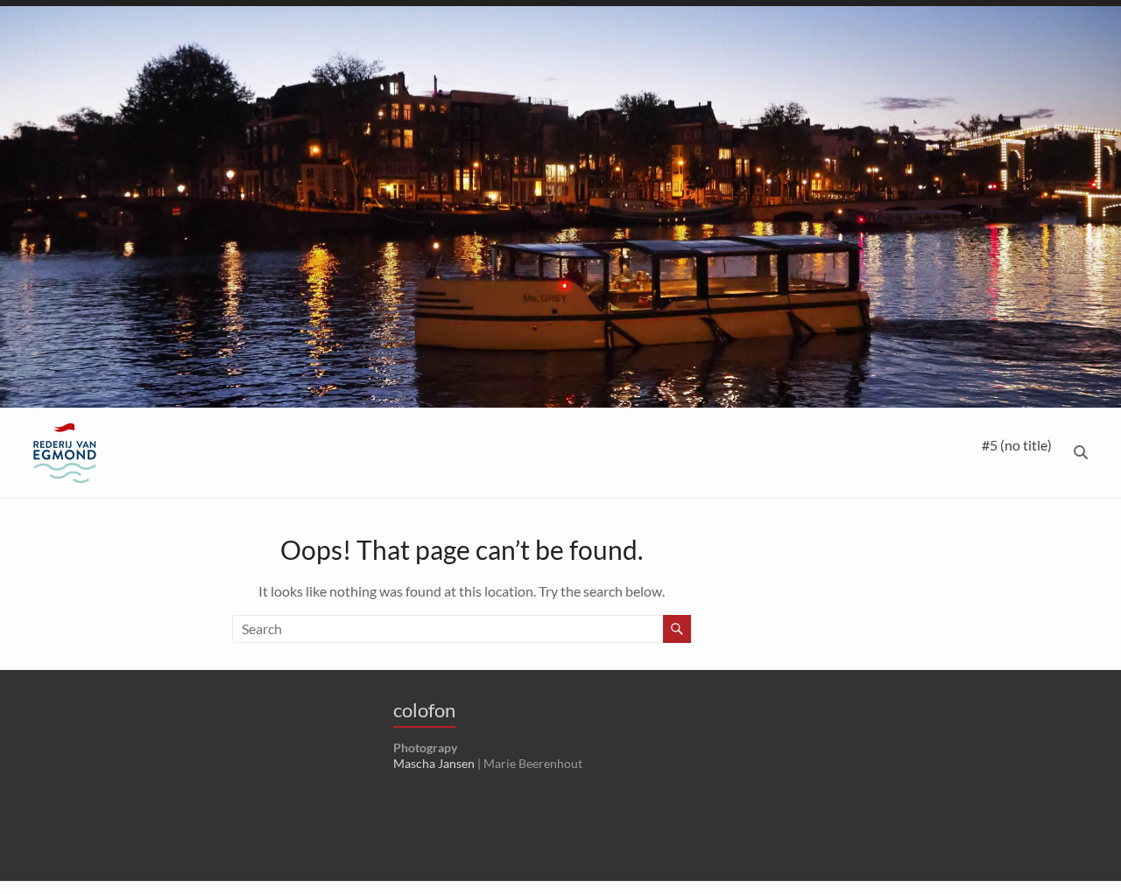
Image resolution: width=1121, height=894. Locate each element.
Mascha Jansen (434, 763)
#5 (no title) (1017, 445)
